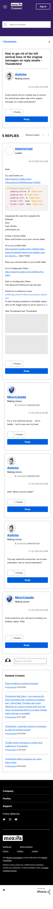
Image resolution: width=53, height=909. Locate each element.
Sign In (43, 6)
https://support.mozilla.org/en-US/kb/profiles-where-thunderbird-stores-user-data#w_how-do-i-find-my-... (25, 251)
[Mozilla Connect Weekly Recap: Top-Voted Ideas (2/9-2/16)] (48, 131)
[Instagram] (10, 831)
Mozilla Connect (17, 6)
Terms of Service (28, 859)
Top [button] (4, 902)
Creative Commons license (14, 883)
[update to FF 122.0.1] (43, 131)
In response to (29, 415)
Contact (36, 863)
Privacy (6, 863)
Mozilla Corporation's (16, 870)
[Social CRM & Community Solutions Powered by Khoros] (43, 903)
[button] (8, 108)
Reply (26, 115)
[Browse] (5, 6)
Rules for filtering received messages (23, 695)
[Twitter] (4, 831)
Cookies (21, 863)
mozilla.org (7, 859)
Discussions (10, 41)
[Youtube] (16, 831)
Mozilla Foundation (11, 872)
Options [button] (49, 42)
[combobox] (26, 24)
